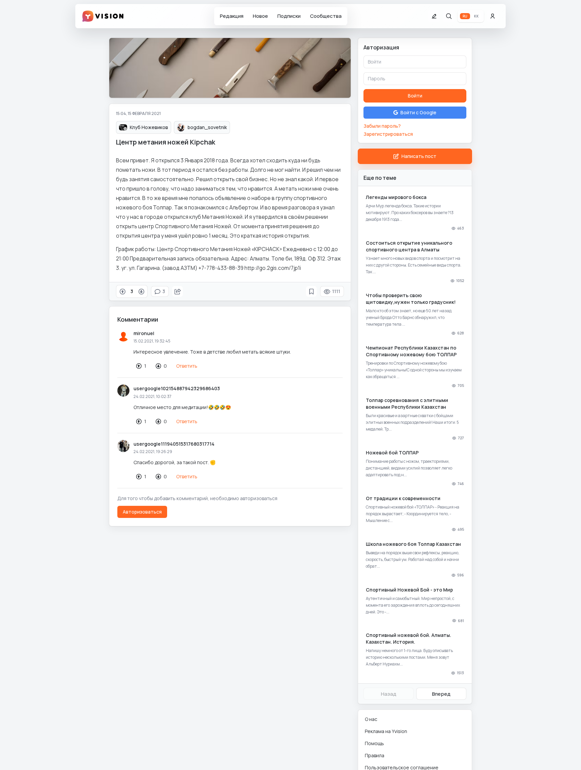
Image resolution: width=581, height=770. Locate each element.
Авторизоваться (142, 512)
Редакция (231, 15)
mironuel (143, 333)
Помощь (374, 743)
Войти (415, 95)
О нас (371, 719)
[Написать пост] (434, 16)
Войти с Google (418, 112)
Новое (260, 15)
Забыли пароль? (382, 126)
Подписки (289, 15)
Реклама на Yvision (386, 731)
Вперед (441, 693)
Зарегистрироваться (388, 134)
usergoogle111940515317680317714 (174, 444)
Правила (374, 755)
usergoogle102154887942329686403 (176, 388)
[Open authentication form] (493, 16)
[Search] (449, 16)
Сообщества (326, 15)
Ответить (186, 366)
